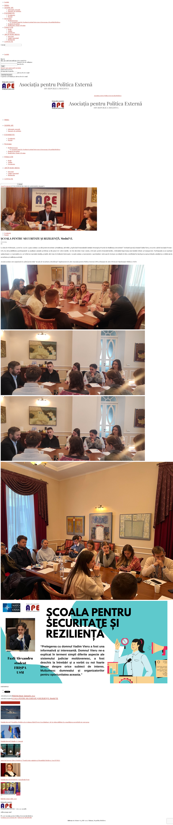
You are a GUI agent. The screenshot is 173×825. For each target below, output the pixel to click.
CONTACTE (8, 41)
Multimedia (11, 40)
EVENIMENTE (9, 13)
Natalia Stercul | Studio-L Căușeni (12, 741)
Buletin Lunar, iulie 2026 (9, 799)
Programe (8, 19)
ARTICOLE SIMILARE (10, 702)
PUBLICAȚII (8, 27)
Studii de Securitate (14, 24)
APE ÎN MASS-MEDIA (12, 34)
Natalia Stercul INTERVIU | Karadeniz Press (15, 780)
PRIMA (6, 5)
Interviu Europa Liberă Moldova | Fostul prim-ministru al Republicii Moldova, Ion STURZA (30, 760)
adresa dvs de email (23, 73)
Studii (9, 29)
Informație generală (14, 10)
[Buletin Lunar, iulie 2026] (10, 795)
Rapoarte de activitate (14, 11)
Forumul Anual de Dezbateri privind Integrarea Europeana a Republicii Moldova (36, 22)
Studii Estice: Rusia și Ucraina (16, 25)
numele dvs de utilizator (24, 62)
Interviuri (11, 36)
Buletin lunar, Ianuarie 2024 (24, 695)
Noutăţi (10, 17)
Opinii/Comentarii (13, 38)
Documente (11, 32)
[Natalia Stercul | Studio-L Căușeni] (10, 738)
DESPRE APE (8, 8)
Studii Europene (13, 20)
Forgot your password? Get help (11, 68)
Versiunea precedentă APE (9, 817)
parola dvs (20, 64)
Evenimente (11, 15)
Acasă (2, 186)
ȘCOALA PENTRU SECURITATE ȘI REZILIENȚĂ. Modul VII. (34, 698)
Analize (10, 31)
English (6, 2)
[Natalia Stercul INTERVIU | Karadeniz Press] (10, 776)
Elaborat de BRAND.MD (24, 817)
